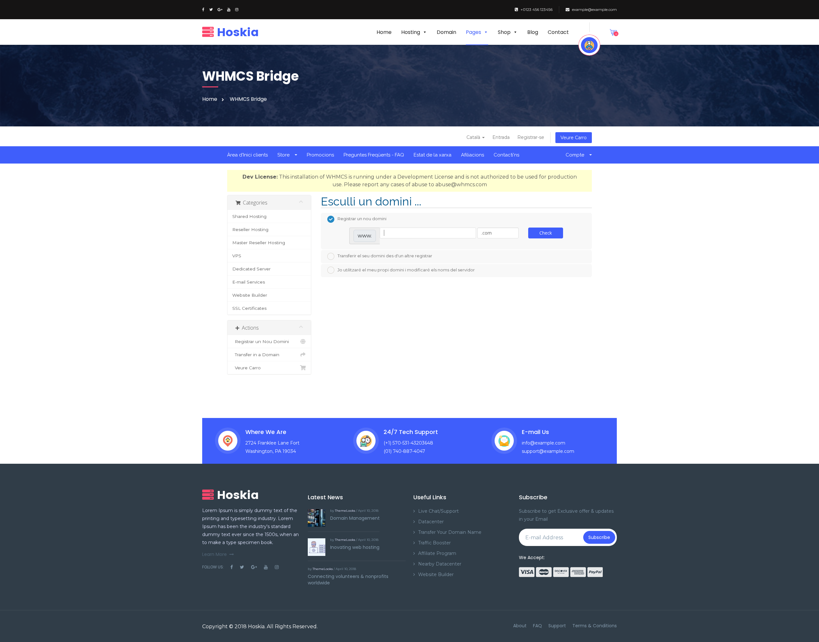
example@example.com (594, 9)
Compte (576, 155)
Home (384, 32)
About (520, 625)
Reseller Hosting (250, 229)
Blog (532, 32)
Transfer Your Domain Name (449, 532)
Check (545, 233)
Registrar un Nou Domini (260, 341)
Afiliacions (472, 155)
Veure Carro (574, 137)
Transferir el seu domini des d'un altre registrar (385, 255)
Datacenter (431, 522)
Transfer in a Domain (255, 354)
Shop (504, 32)
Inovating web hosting (354, 547)
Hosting (410, 32)
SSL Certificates (249, 308)
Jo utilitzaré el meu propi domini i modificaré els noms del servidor (406, 269)
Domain (446, 32)
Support (557, 625)
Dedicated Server (251, 268)
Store (284, 155)
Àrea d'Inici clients (247, 155)
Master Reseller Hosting (258, 242)
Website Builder (249, 295)
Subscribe (599, 537)
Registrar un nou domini (362, 218)
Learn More (214, 554)
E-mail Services (248, 282)
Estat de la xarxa (432, 155)
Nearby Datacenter (439, 564)
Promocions (320, 155)
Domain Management (355, 518)
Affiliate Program (437, 553)
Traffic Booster (434, 543)
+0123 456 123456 (537, 9)
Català (473, 137)
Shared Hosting (249, 216)
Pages (473, 32)
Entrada (501, 137)
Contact (558, 32)
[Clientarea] (589, 45)
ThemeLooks (345, 511)
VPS (236, 255)
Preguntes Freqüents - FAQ (374, 155)
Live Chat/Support (438, 511)
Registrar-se (530, 137)
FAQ (537, 625)
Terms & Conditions (594, 625)
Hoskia (256, 626)
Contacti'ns (506, 155)
